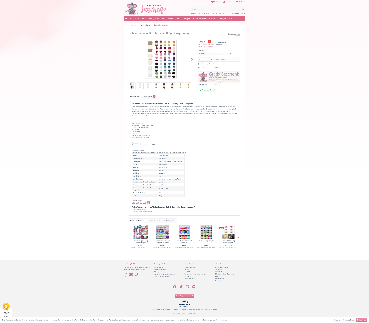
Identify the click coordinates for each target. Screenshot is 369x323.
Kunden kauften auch (137, 221)
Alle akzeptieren (348, 320)
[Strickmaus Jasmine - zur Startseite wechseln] (145, 8)
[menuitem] (215, 2)
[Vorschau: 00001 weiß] (140, 85)
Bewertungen (149, 96)
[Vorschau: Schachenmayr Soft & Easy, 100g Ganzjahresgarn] (132, 85)
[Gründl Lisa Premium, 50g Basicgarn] (184, 232)
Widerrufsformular (189, 278)
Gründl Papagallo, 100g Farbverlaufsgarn (141, 242)
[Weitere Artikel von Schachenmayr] (234, 35)
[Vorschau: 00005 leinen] (156, 85)
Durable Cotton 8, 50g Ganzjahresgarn (228, 242)
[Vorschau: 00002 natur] (148, 85)
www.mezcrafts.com (143, 137)
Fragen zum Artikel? (139, 210)
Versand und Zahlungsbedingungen (195, 274)
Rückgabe (187, 276)
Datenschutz (218, 272)
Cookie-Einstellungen (221, 267)
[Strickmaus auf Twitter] (181, 287)
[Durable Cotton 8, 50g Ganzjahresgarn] (228, 232)
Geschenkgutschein (190, 267)
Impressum (218, 269)
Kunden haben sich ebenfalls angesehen (161, 221)
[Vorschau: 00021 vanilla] (180, 85)
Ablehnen (337, 320)
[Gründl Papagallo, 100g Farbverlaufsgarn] (140, 232)
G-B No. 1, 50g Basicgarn (206, 241)
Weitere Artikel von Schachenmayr (143, 212)
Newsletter (187, 272)
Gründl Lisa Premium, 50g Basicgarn (184, 242)
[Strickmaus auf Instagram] (187, 287)
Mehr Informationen (222, 320)
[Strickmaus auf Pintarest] (193, 287)
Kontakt (186, 269)
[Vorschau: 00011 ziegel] (164, 85)
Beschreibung (135, 96)
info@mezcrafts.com (143, 135)
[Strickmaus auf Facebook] (174, 287)
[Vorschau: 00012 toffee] (172, 85)
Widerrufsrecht (219, 278)
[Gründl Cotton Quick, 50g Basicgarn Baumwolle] (162, 232)
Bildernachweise (220, 281)
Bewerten (212, 64)
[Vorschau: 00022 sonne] (188, 85)
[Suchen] (243, 9)
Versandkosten (180, 309)
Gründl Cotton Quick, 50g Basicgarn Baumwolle (162, 242)
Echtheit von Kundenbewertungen (225, 274)
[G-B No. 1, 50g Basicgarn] (206, 232)
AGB (216, 276)
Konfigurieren (361, 320)
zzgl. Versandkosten (209, 46)
